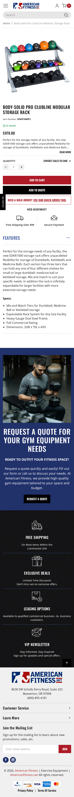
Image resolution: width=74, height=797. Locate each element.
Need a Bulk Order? (37, 200)
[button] (37, 238)
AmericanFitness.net (24, 775)
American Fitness (26, 771)
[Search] (66, 15)
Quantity (9, 161)
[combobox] (37, 15)
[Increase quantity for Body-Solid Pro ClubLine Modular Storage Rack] (21, 167)
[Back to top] (67, 663)
